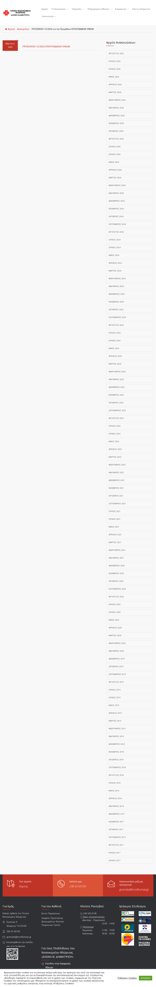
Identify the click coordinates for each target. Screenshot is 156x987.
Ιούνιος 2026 (115, 69)
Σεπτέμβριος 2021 (117, 504)
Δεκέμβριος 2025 (117, 116)
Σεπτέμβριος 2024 (117, 224)
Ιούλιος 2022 (115, 426)
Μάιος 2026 (114, 77)
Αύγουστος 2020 (116, 597)
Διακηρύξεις (23, 29)
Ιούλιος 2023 (115, 333)
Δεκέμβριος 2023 (117, 294)
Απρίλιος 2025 (115, 170)
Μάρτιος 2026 (115, 92)
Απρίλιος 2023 (115, 356)
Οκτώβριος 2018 (116, 760)
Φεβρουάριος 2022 (117, 465)
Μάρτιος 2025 (115, 178)
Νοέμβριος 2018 (116, 752)
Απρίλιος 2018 (115, 798)
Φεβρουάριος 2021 (117, 550)
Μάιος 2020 (114, 620)
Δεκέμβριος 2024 (117, 201)
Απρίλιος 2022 (115, 449)
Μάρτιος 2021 (115, 542)
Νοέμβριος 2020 (116, 573)
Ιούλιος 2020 (115, 604)
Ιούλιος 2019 (115, 690)
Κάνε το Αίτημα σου (141, 9)
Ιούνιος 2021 (115, 519)
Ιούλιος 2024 (115, 240)
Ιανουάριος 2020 (116, 651)
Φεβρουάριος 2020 (117, 643)
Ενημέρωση (120, 9)
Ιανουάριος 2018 (116, 806)
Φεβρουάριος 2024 (117, 279)
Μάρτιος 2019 (115, 721)
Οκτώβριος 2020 (116, 581)
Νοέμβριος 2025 (116, 123)
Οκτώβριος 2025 (116, 131)
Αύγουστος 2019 (116, 682)
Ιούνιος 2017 (115, 860)
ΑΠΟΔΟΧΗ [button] (145, 978)
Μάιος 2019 (114, 705)
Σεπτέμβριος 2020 (117, 589)
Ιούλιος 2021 (115, 511)
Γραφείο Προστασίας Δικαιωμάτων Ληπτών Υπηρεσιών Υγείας (52, 921)
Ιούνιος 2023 (115, 341)
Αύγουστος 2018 (116, 775)
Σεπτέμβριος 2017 (117, 837)
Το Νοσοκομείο (58, 9)
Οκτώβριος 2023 (116, 310)
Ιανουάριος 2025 (116, 193)
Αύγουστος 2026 (116, 53)
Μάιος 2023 (114, 348)
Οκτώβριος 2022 (116, 403)
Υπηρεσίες (77, 9)
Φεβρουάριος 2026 (117, 100)
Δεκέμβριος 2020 (117, 566)
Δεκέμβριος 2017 (117, 814)
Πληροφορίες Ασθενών (98, 9)
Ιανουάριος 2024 (116, 286)
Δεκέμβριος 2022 (117, 387)
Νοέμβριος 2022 (116, 395)
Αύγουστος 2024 (116, 232)
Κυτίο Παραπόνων (50, 913)
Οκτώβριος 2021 (116, 496)
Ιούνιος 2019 (115, 698)
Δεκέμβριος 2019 (117, 659)
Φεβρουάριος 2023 (117, 372)
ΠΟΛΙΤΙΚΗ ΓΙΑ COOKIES (145, 938)
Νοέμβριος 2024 (116, 209)
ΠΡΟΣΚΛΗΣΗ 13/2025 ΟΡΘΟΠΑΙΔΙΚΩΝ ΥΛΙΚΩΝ (46, 46)
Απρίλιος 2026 (115, 85)
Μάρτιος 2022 (115, 457)
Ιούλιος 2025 (115, 147)
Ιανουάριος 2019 (116, 736)
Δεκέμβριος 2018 (117, 744)
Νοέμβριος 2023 (116, 302)
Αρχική (44, 9)
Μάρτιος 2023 (115, 364)
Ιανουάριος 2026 (116, 108)
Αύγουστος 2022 (116, 418)
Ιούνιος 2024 (115, 247)
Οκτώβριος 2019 (116, 667)
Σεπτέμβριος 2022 (117, 410)
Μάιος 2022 (114, 441)
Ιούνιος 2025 (115, 154)
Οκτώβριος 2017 (116, 829)
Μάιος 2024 (114, 255)
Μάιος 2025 (114, 162)
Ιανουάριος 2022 (116, 473)
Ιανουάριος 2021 (116, 558)
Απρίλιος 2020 (115, 628)
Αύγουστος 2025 (116, 139)
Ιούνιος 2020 (115, 612)
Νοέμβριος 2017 (116, 822)
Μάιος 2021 (114, 527)
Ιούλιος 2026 (115, 61)
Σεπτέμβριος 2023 (117, 317)
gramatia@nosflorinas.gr (134, 889)
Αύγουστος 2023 (116, 325)
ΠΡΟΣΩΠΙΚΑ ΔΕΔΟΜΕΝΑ (144, 944)
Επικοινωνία (48, 16)
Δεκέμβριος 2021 (117, 480)
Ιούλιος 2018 (115, 783)
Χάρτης (23, 886)
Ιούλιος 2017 (115, 853)
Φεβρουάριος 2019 (117, 729)
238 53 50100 (77, 886)
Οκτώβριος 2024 (116, 216)
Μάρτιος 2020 (115, 635)
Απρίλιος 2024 (115, 263)
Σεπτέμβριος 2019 (117, 674)
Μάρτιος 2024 (115, 271)
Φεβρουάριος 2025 (117, 185)
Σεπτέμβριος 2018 (117, 767)
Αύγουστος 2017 (116, 845)
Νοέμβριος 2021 (116, 488)
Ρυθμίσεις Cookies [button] (127, 978)
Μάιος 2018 (114, 791)
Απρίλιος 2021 (115, 535)
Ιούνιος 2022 (115, 434)
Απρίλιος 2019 (115, 713)
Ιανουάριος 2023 (116, 379)
